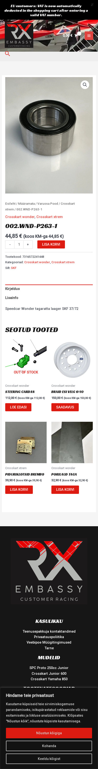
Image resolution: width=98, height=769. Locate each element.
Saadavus (65, 407)
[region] (49, 728)
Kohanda (49, 746)
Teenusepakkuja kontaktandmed (49, 631)
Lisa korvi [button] (19, 489)
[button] (7, 54)
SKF (13, 268)
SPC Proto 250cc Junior (49, 668)
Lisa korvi (51, 244)
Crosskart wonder (19, 217)
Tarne (49, 648)
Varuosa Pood (47, 203)
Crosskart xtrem (49, 217)
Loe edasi (18, 407)
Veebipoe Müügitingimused (49, 642)
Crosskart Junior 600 (49, 673)
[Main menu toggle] (89, 35)
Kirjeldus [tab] (12, 289)
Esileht (10, 203)
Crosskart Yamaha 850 (49, 679)
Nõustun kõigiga (49, 733)
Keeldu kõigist (49, 759)
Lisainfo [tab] (11, 298)
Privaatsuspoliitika (49, 637)
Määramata (26, 203)
